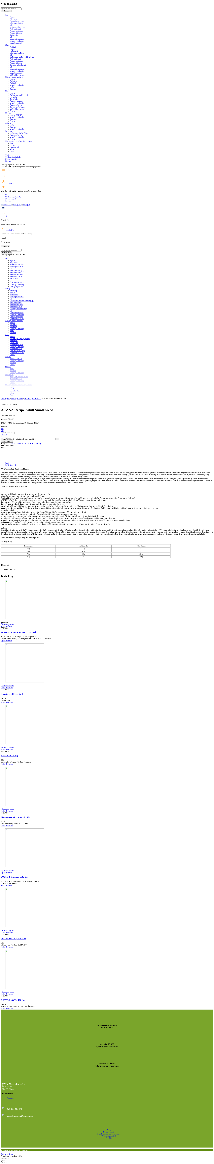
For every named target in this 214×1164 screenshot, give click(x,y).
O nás (7, 155)
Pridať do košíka (7, 441)
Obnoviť (4, 435)
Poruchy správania (16, 31)
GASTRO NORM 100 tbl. (13, 1000)
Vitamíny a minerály (17, 41)
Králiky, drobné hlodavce (14, 77)
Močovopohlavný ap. (17, 27)
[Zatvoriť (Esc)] (8, 1158)
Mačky (7, 45)
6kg (2, 431)
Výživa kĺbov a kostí (17, 75)
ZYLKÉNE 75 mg (9, 756)
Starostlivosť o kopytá (17, 107)
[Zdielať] (6, 1158)
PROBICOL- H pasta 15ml (13, 938)
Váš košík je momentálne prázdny (13, 224)
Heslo (3, 238)
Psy (6, 15)
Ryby (12, 143)
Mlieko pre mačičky (17, 53)
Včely (12, 149)
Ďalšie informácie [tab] (11, 465)
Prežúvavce (9, 131)
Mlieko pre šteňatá (16, 23)
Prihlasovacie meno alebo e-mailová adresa (16, 234)
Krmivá (12, 79)
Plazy (12, 151)
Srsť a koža (14, 35)
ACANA (27, 399)
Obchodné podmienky (13, 157)
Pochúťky (13, 81)
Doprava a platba (11, 159)
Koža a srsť (14, 51)
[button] (7, 688)
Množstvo (4, 437)
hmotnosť (4, 427)
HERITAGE (36, 399)
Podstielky (13, 47)
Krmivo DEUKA (16, 115)
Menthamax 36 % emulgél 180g (15, 817)
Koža (12, 87)
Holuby (12, 145)
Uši (11, 37)
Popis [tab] (7, 463)
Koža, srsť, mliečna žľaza (19, 133)
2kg (2, 429)
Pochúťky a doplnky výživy (20, 95)
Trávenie (13, 89)
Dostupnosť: (5, 404)
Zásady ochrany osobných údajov (109, 1134)
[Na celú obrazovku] (4, 1158)
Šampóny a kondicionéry (18, 65)
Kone (7, 91)
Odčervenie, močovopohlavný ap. (22, 57)
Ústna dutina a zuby (17, 39)
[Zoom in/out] (2, 1158)
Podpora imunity (16, 29)
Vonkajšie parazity (16, 43)
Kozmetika (13, 97)
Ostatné (12, 111)
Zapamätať (7, 242)
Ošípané (8, 123)
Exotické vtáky (15, 147)
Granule (20, 399)
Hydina (8, 113)
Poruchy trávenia (16, 33)
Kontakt (8, 161)
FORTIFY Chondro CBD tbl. (14, 877)
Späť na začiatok (7, 1154)
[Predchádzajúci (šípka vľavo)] (2, 1160)
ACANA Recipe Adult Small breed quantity (19, 439)
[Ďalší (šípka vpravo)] (4, 1160)
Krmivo (12, 17)
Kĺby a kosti (14, 19)
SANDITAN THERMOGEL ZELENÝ (18, 632)
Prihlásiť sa (10, 183)
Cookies (109, 1138)
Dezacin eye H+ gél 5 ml (12, 694)
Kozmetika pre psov (17, 21)
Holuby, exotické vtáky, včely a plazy (18, 141)
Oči (11, 25)
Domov (3, 399)
